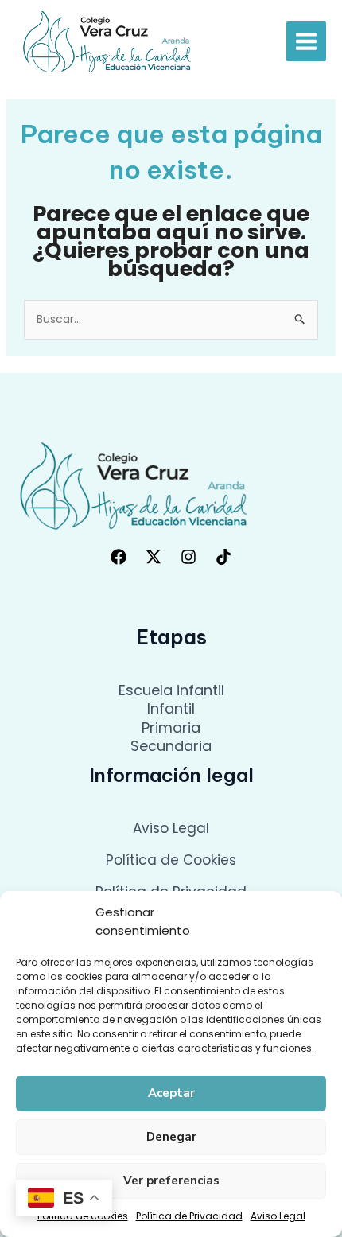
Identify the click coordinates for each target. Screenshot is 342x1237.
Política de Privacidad (189, 1216)
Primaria (171, 727)
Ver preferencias (171, 1180)
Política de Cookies (171, 859)
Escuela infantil (171, 690)
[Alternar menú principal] (306, 41)
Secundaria (171, 746)
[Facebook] (118, 557)
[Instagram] (188, 557)
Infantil (171, 708)
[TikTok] (223, 557)
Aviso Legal (278, 1216)
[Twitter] (153, 557)
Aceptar (171, 1093)
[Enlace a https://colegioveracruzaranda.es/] (107, 41)
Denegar (171, 1137)
